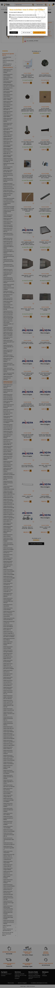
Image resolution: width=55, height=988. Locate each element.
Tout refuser (27, 32)
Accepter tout (39, 32)
